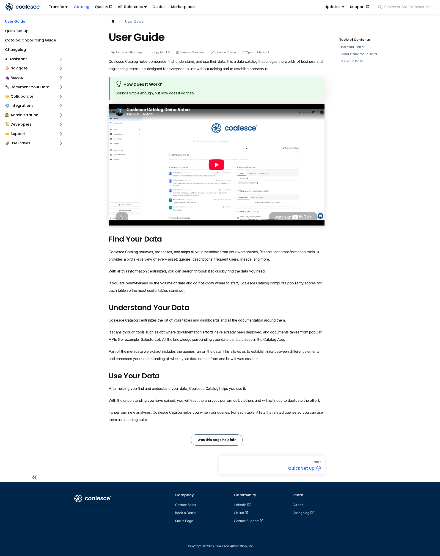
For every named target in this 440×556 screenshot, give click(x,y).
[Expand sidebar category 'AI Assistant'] (61, 59)
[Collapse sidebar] (34, 477)
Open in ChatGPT (258, 52)
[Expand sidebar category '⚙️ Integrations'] (61, 106)
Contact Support (246, 521)
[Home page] (113, 21)
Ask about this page (129, 52)
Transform (58, 6)
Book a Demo (185, 513)
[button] (34, 68)
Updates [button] (332, 6)
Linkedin (240, 505)
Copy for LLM (161, 52)
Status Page (184, 521)
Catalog (81, 6)
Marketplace (183, 6)
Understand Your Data (358, 54)
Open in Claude (225, 52)
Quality (101, 6)
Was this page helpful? (217, 440)
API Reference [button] (130, 6)
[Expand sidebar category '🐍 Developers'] (61, 124)
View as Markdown (192, 52)
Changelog (301, 513)
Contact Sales (185, 505)
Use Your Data (351, 61)
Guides (158, 6)
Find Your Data (351, 47)
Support (357, 6)
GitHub (239, 513)
